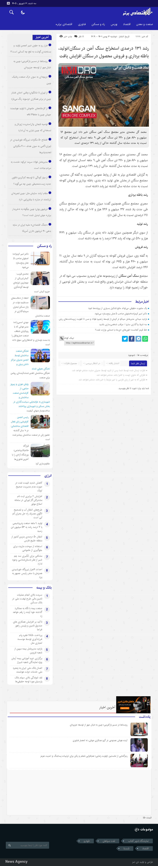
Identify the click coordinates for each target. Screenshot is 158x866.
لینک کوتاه (69, 338)
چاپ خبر (68, 36)
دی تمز (135, 862)
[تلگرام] (138, 339)
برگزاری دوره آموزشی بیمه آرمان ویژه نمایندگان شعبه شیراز (27, 660)
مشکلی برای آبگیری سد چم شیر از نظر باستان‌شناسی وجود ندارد (27, 560)
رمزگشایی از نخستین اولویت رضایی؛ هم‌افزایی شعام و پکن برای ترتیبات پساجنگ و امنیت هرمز (83, 756)
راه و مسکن (98, 24)
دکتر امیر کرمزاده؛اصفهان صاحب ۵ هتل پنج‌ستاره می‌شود (121, 313)
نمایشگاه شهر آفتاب (138, 841)
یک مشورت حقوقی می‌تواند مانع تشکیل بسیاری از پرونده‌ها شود (117, 308)
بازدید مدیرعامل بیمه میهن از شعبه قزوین (28, 651)
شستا (126, 848)
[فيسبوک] (131, 339)
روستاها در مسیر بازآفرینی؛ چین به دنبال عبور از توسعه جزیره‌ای (98, 725)
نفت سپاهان (109, 841)
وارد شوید (136, 388)
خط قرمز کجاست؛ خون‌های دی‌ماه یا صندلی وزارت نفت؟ (121, 330)
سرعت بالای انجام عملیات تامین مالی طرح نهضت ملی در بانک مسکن (27, 599)
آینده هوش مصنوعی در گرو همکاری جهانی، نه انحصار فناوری (100, 740)
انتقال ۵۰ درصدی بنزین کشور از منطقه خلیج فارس (26, 539)
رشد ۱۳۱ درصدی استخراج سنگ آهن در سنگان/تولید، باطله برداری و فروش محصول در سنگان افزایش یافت (103, 52)
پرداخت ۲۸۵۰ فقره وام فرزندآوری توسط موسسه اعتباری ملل (30, 639)
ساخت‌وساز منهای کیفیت (38, 411)
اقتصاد (127, 24)
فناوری (82, 24)
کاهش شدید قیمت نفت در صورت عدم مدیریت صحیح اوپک (28, 487)
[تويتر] (125, 339)
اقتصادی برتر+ (63, 24)
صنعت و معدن (144, 24)
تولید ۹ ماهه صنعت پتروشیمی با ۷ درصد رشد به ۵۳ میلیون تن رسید (26, 527)
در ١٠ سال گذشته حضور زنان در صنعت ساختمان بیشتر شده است (31, 435)
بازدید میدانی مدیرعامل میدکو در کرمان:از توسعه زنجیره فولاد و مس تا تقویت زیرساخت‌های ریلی (103, 319)
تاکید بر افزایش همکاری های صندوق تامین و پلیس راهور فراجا (27, 626)
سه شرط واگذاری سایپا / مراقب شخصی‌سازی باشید (123, 324)
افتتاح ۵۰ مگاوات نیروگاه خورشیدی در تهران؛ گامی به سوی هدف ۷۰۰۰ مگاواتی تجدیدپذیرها (30, 146)
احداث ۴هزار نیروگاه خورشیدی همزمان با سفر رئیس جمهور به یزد (27, 573)
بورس (114, 24)
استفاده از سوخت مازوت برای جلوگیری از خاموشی (27, 548)
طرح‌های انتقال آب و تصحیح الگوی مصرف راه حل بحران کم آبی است (27, 514)
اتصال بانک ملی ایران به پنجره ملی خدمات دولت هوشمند (27, 670)
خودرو (87, 841)
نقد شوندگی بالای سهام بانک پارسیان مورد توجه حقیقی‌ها (28, 679)
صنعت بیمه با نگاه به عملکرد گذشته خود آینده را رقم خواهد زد (27, 612)
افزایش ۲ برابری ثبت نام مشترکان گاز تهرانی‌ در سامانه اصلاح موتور (28, 500)
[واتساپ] (145, 339)
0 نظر (81, 36)
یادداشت (144, 716)
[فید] (8, 3)
